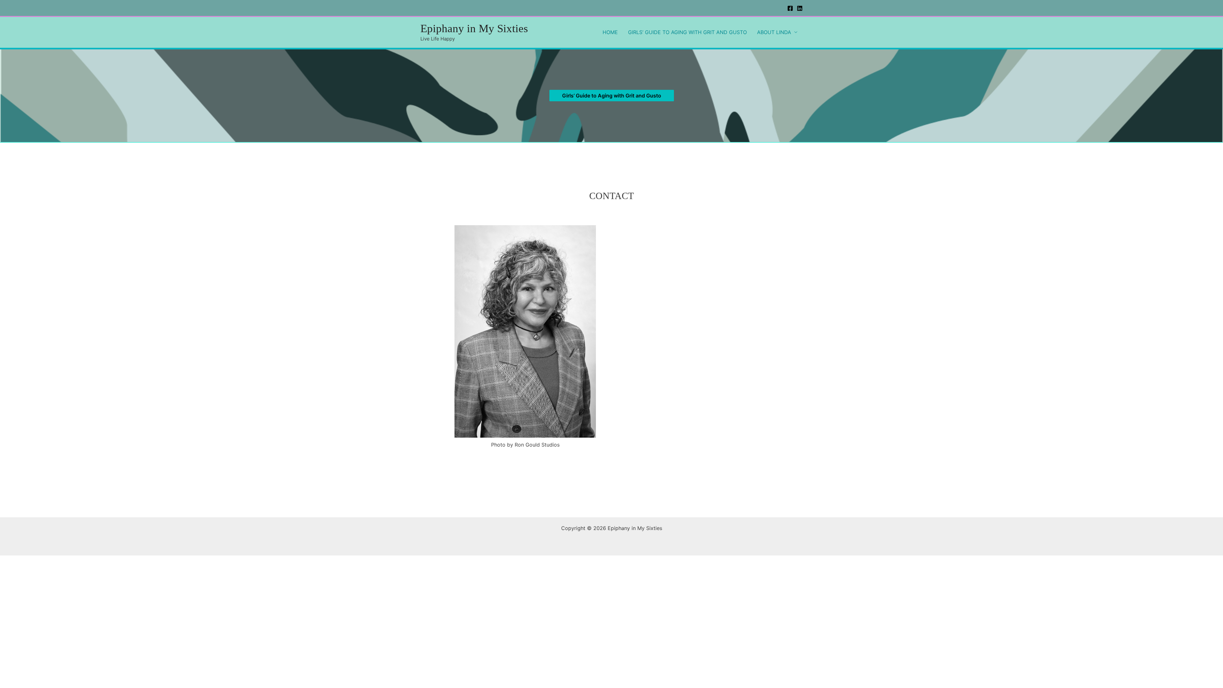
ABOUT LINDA (774, 32)
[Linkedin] (800, 8)
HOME (610, 32)
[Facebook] (790, 8)
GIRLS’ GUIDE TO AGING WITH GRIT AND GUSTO (687, 32)
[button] (611, 95)
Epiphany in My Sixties (474, 28)
